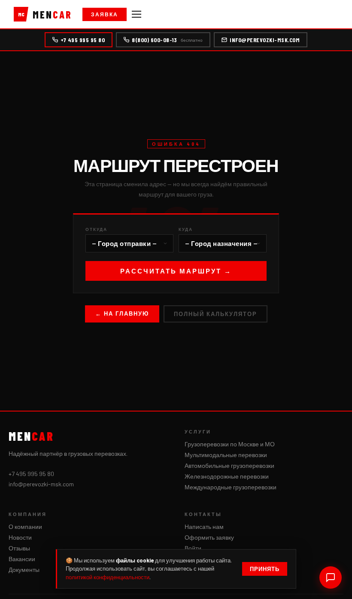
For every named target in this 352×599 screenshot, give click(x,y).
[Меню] (136, 14)
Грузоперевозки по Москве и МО (230, 444)
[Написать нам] (330, 577)
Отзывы (19, 548)
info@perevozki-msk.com (265, 39)
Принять (264, 568)
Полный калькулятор (215, 313)
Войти (193, 548)
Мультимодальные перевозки (226, 454)
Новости (20, 537)
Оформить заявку (209, 537)
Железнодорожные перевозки (227, 476)
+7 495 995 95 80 (83, 39)
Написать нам (204, 526)
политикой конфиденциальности (107, 577)
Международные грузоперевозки (230, 487)
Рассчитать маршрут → (176, 271)
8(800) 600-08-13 (167, 39)
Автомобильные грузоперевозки (229, 465)
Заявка (104, 14)
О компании (25, 526)
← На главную (122, 313)
